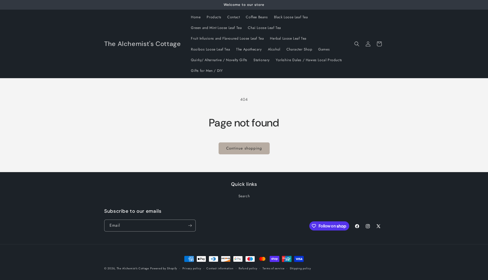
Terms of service (273, 268)
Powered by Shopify (163, 268)
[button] (356, 44)
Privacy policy (191, 268)
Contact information (219, 268)
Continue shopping (244, 148)
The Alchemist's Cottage (133, 268)
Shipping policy (300, 268)
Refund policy (248, 268)
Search (244, 196)
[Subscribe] (189, 226)
